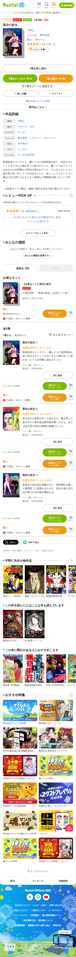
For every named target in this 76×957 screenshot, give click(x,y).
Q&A (44, 905)
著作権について (46, 920)
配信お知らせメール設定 (38, 100)
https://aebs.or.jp (25, 953)
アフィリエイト (21, 915)
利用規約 (35, 915)
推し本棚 (21, 93)
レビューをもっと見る (37, 232)
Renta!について (22, 905)
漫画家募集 (20, 925)
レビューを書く (40, 49)
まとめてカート (62, 334)
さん (32, 211)
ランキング (37, 880)
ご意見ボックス (38, 910)
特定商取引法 (29, 920)
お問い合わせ (55, 905)
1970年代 (22, 143)
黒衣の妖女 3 (30, 475)
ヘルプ (35, 905)
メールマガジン (55, 910)
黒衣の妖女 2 (30, 408)
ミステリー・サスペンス (42, 137)
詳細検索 (63, 880)
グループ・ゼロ (26, 126)
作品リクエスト (21, 910)
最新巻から (21, 335)
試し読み (57, 375)
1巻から (7, 335)
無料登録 (68, 5)
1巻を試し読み (38, 68)
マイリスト (57, 93)
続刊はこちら (36, 107)
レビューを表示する (38, 221)
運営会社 (57, 925)
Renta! (6, 550)
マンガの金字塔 (26, 154)
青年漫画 (44, 35)
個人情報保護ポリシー (52, 915)
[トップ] (10, 5)
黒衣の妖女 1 (30, 342)
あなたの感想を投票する (37, 255)
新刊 (12, 880)
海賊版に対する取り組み (39, 925)
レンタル (22, 149)
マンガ (21, 132)
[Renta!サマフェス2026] (21, 5)
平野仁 (30, 30)
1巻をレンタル (20, 78)
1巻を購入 (56, 78)
